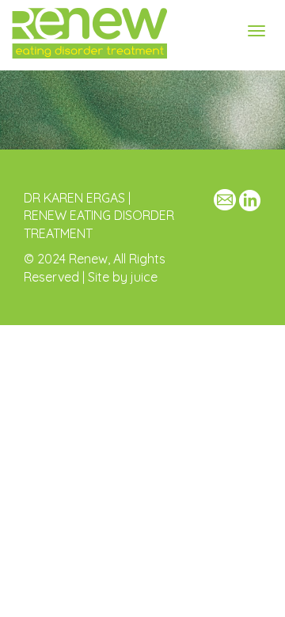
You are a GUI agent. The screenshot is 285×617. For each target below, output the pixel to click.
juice (144, 277)
